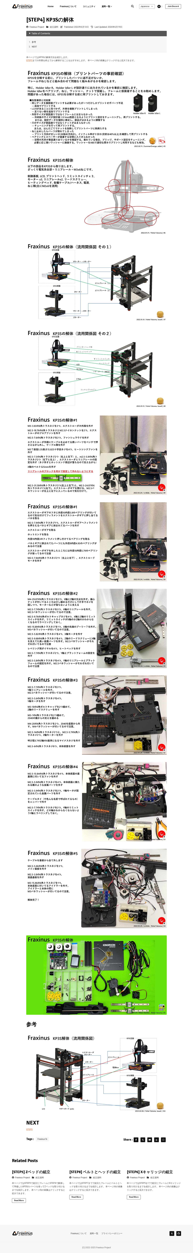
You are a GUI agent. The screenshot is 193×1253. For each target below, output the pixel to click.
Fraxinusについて (68, 6)
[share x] (142, 1139)
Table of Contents (40, 33)
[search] (134, 6)
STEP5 (29, 1129)
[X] (171, 1233)
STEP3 (29, 60)
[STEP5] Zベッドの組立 (31, 1172)
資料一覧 (94, 1233)
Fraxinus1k (42, 1139)
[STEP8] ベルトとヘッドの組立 (95, 1172)
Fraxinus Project (36, 27)
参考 (34, 42)
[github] (178, 1233)
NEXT (34, 46)
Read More (19, 1200)
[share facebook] (136, 1139)
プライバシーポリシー (111, 1233)
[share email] (149, 1139)
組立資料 (54, 27)
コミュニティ (89, 6)
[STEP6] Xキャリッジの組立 (150, 1172)
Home (51, 6)
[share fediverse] (156, 1139)
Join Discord (173, 6)
